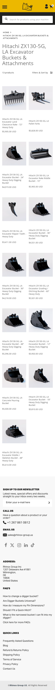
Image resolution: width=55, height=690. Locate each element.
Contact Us (9, 668)
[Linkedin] (26, 545)
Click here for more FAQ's (16, 622)
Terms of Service (12, 659)
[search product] (6, 19)
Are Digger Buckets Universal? (19, 600)
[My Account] (46, 7)
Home (6, 32)
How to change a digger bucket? (20, 596)
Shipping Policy (11, 654)
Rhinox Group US (18, 685)
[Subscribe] (48, 502)
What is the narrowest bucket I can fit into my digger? (27, 616)
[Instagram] (19, 545)
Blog (5, 645)
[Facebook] (6, 545)
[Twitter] (12, 545)
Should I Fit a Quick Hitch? (17, 610)
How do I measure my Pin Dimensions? (24, 605)
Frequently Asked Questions (18, 640)
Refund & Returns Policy (16, 650)
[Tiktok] (32, 545)
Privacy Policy (10, 664)
